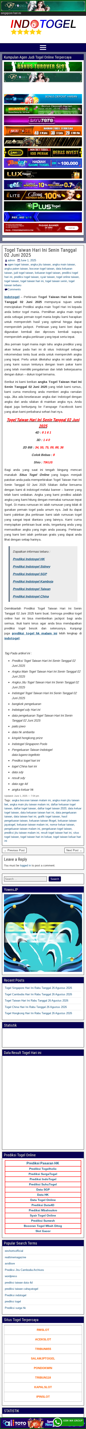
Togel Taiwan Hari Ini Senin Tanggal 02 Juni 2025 (40, 252)
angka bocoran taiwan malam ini (31, 800)
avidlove (10, 1263)
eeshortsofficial (14, 1250)
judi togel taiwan (23, 272)
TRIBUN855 (43, 1349)
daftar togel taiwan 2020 (52, 808)
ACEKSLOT (43, 1339)
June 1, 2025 (28, 260)
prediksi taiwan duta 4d (19, 1282)
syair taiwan (47, 276)
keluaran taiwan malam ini (32, 824)
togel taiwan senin (56, 281)
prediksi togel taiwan (26, 276)
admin (11, 260)
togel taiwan (11, 281)
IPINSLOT (43, 1396)
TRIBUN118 (43, 1377)
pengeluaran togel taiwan (57, 828)
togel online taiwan (67, 276)
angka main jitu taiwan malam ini (29, 804)
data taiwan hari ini (25, 816)
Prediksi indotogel (15, 1295)
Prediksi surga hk (15, 1307)
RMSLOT (43, 1329)
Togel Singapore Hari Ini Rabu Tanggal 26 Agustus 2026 (38, 987)
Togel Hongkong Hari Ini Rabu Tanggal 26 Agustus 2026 (38, 1013)
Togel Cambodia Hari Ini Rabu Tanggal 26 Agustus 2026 (38, 994)
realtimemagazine (15, 1257)
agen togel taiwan (18, 264)
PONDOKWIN (43, 1368)
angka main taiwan (63, 264)
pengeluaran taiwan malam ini (22, 828)
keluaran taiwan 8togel (42, 820)
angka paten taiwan (16, 268)
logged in (25, 865)
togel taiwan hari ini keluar (36, 836)
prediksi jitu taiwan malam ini (21, 832)
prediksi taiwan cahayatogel (21, 1288)
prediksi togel (13, 1301)
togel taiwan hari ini (32, 281)
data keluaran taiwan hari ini (37, 812)
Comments (14, 289)
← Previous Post (14, 850)
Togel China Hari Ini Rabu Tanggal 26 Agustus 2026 (36, 1007)
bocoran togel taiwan (41, 268)
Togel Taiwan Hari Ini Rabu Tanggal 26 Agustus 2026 (36, 1000)
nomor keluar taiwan (62, 824)
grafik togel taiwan (49, 816)
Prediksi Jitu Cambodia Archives (24, 1269)
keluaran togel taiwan (47, 272)
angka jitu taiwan (40, 264)
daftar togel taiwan (25, 808)
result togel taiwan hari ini (56, 832)
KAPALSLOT (43, 1387)
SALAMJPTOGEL (43, 1358)
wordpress (11, 1276)
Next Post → (74, 850)
